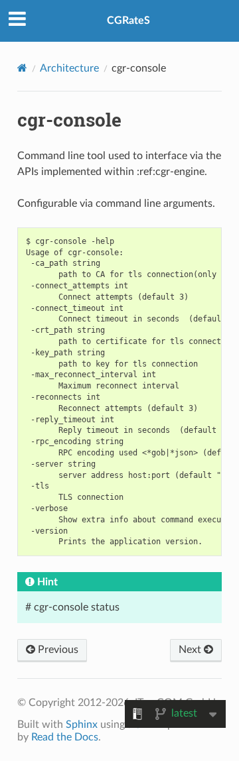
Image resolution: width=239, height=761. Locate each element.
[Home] (22, 68)
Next (191, 649)
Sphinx (82, 724)
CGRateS (128, 20)
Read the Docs (64, 737)
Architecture (69, 68)
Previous (56, 649)
